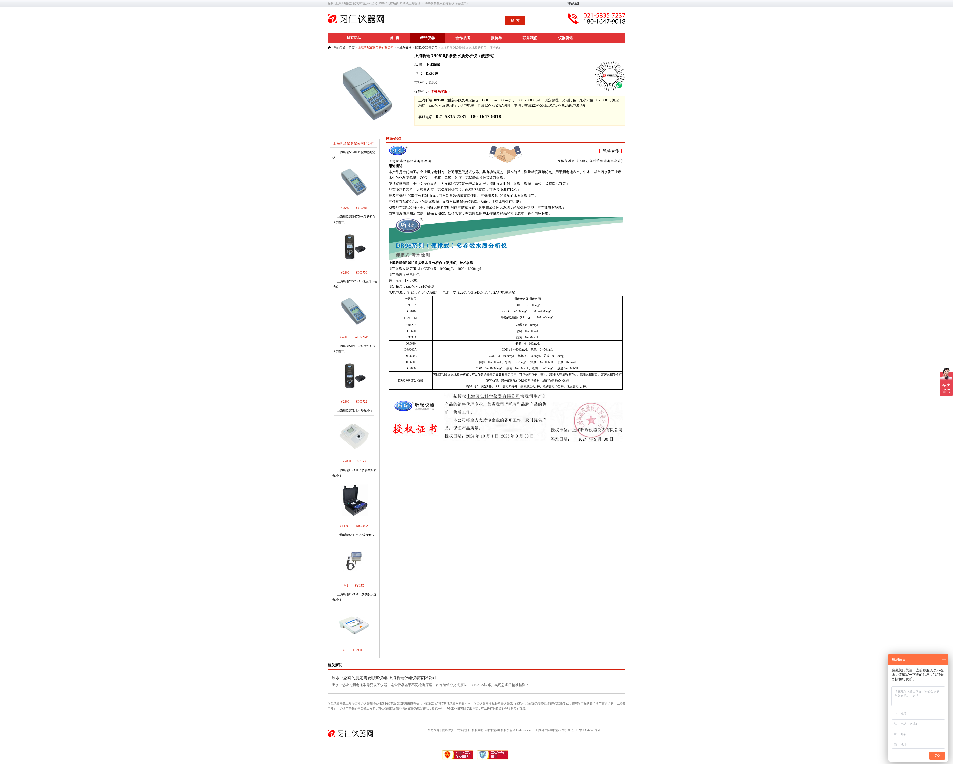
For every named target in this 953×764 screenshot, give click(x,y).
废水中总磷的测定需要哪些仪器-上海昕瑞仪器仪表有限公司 (384, 678)
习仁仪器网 (492, 730)
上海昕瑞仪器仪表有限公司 (376, 47)
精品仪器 (427, 38)
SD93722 (361, 401)
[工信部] (458, 758)
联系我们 (530, 38)
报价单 (496, 38)
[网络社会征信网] (492, 758)
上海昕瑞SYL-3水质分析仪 (354, 410)
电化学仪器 (404, 47)
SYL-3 (361, 461)
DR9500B (359, 650)
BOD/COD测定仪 (426, 47)
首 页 (394, 38)
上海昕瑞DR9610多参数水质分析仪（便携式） (455, 56)
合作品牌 (462, 38)
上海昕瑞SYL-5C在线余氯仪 (355, 535)
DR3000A (362, 526)
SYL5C (359, 585)
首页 (352, 47)
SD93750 (361, 272)
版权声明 (477, 730)
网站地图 (573, 3)
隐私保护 (448, 730)
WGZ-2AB (361, 337)
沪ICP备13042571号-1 (586, 730)
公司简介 (434, 730)
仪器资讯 (565, 38)
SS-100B (361, 207)
